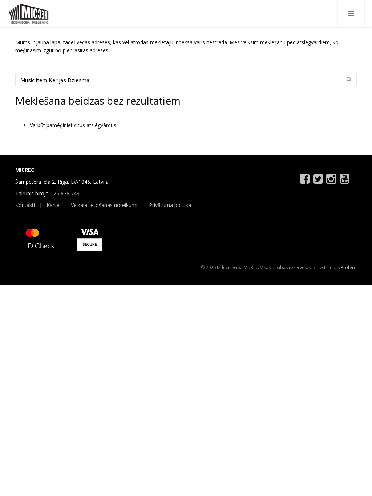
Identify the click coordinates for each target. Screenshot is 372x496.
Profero (349, 267)
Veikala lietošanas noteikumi (104, 205)
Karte (52, 205)
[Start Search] (348, 79)
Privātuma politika (170, 205)
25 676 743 (66, 193)
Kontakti (25, 205)
